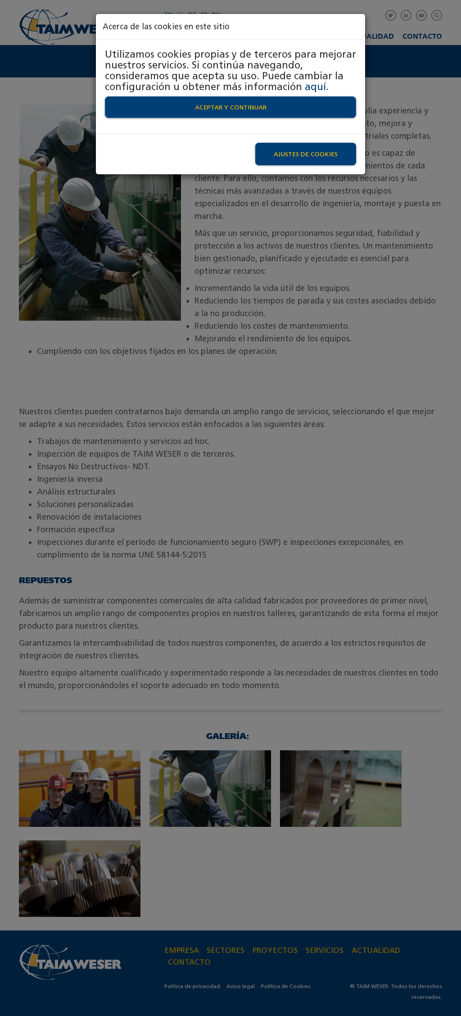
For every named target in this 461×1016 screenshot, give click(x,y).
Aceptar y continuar (231, 107)
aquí (315, 86)
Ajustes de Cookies (306, 154)
